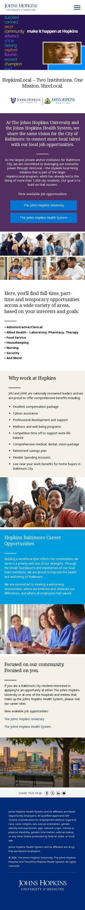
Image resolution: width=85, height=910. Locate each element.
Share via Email (64, 793)
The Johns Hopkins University (44, 205)
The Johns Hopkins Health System (43, 217)
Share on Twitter (52, 793)
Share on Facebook (47, 793)
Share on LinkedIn (58, 793)
